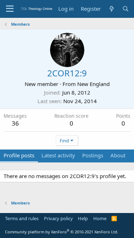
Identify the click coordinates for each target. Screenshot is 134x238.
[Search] (126, 8)
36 (15, 123)
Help (83, 218)
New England (93, 83)
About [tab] (117, 155)
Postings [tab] (92, 155)
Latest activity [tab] (58, 155)
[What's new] (111, 8)
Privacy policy (58, 218)
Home (99, 218)
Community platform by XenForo (61, 231)
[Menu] (9, 9)
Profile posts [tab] (19, 155)
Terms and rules (22, 218)
